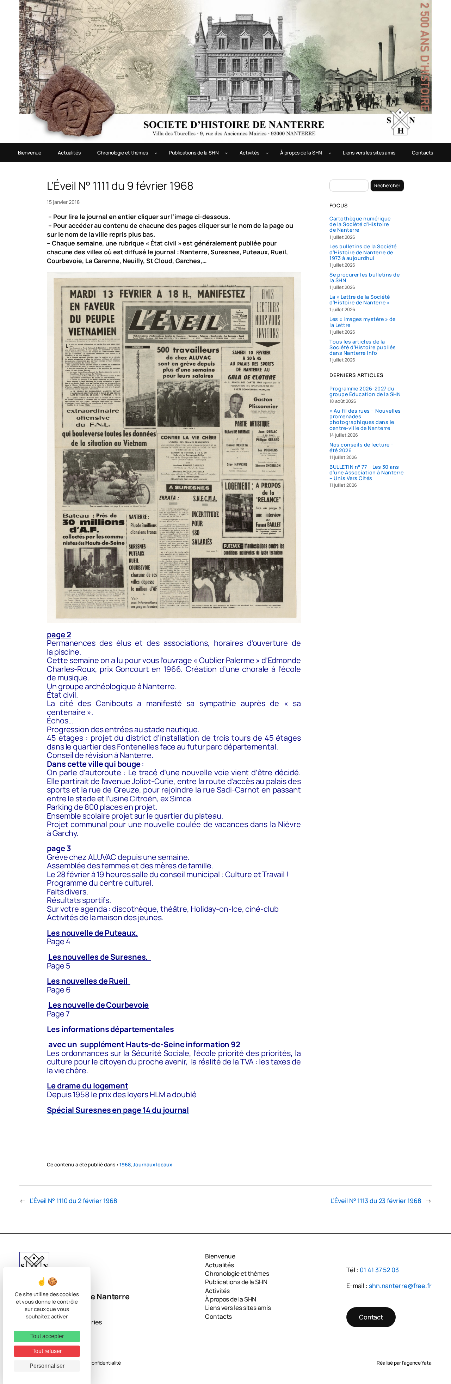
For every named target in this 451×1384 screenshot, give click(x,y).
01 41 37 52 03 (379, 1269)
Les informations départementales (110, 1029)
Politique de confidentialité (91, 1362)
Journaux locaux (152, 1164)
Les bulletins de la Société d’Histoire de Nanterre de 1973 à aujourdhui (363, 252)
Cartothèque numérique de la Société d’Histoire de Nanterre (360, 224)
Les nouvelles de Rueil (88, 981)
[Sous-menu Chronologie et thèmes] (155, 152)
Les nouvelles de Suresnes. (99, 957)
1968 (125, 1164)
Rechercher (387, 185)
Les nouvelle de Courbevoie (98, 1005)
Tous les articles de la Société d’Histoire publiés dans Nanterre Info (362, 347)
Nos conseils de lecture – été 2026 (361, 447)
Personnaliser (47, 1366)
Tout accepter (47, 1336)
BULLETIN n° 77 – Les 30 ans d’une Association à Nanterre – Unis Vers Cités (366, 472)
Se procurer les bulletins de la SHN (364, 277)
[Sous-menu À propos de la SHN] (329, 152)
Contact (371, 1317)
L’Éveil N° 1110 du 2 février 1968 (73, 1200)
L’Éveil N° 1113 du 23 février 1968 (375, 1200)
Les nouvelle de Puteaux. (92, 933)
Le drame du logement (87, 1085)
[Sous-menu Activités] (267, 152)
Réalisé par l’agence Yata (404, 1362)
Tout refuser (47, 1351)
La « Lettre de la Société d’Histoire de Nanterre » (359, 299)
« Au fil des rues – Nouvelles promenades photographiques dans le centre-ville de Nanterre (365, 419)
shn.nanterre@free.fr (400, 1285)
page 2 (59, 634)
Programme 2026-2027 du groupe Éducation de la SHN (365, 391)
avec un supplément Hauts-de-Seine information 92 (144, 1044)
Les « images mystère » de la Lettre (362, 322)
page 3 (59, 848)
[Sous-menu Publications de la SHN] (226, 152)
